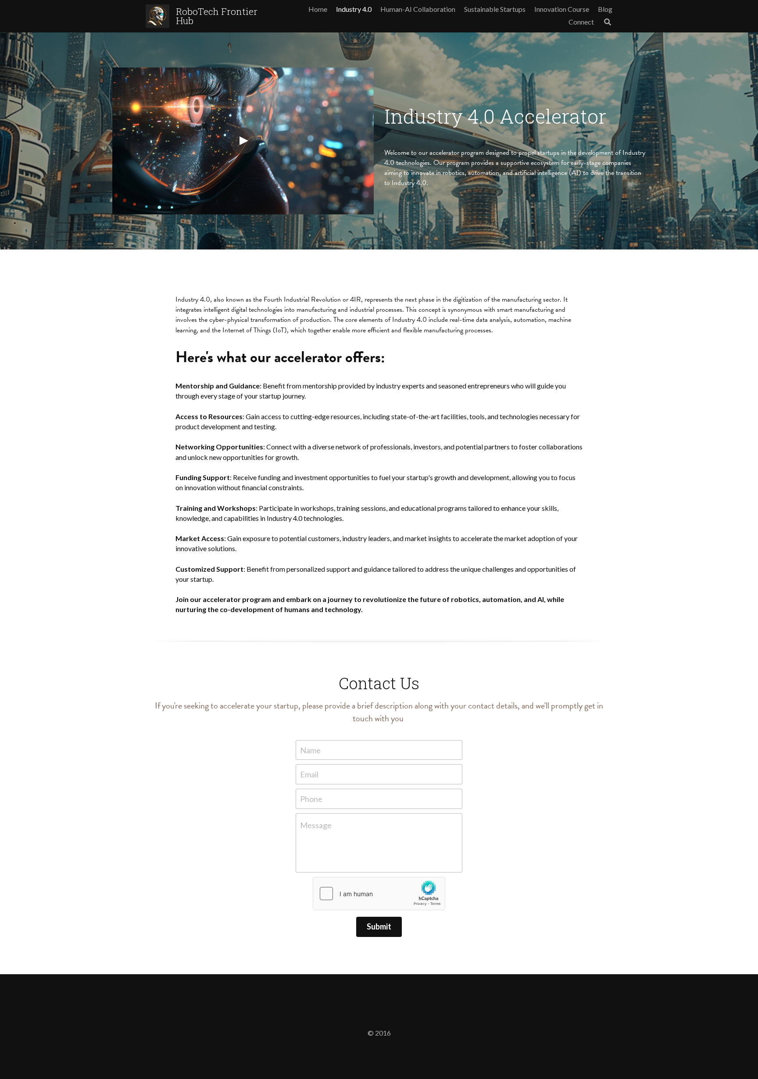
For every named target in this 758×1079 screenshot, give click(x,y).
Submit (379, 926)
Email (309, 774)
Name (310, 750)
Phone (311, 798)
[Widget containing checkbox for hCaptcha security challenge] (379, 893)
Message (316, 825)
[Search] (607, 22)
